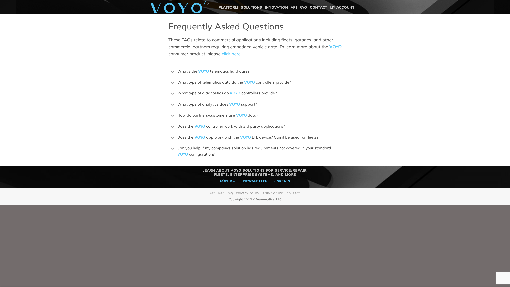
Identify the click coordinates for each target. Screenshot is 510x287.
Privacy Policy (247, 193)
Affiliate (217, 193)
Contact (318, 7)
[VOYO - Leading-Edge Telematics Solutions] (179, 7)
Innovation (276, 7)
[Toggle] (172, 71)
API (294, 7)
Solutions (251, 7)
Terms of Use (273, 193)
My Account (342, 7)
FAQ (303, 7)
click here (231, 54)
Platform (228, 7)
